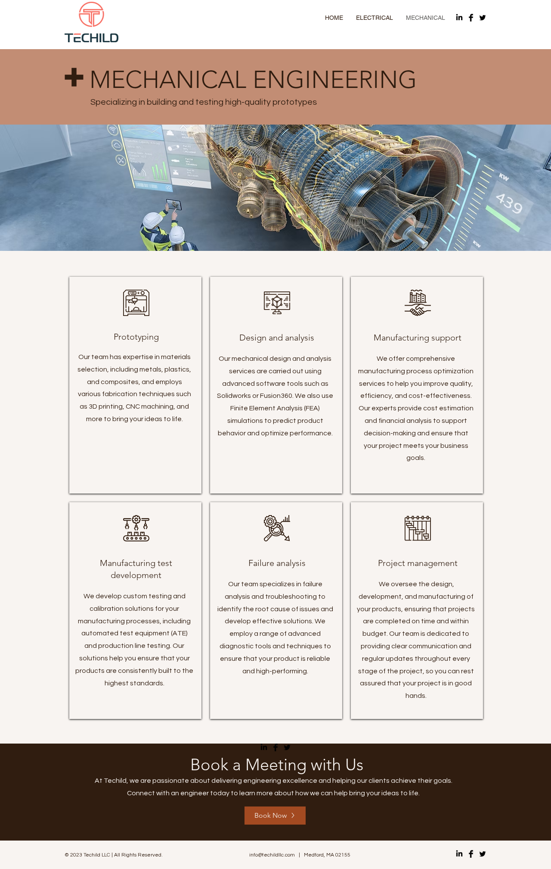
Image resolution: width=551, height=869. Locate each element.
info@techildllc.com (272, 855)
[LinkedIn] (459, 18)
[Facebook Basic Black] (471, 18)
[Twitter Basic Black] (482, 18)
